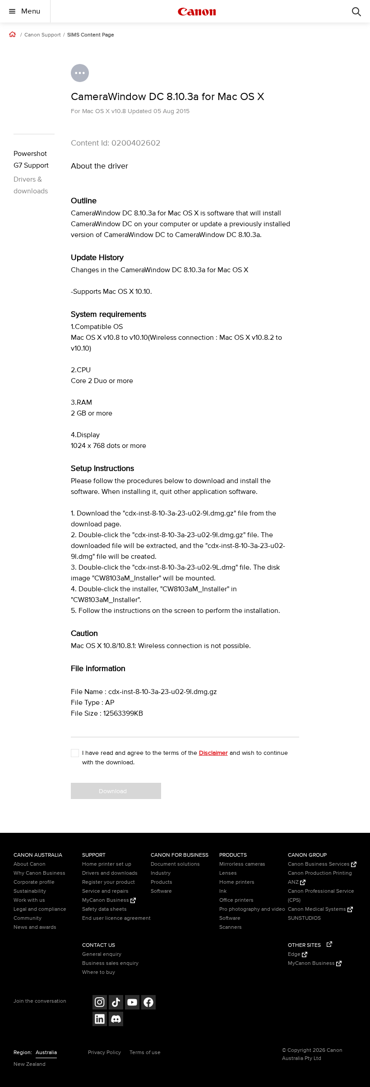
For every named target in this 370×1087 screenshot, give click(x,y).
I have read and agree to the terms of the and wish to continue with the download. (185, 757)
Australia (46, 1052)
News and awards (35, 927)
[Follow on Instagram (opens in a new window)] (99, 1003)
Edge (295, 954)
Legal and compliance (40, 909)
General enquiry (101, 954)
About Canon (30, 864)
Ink (223, 891)
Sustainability (30, 891)
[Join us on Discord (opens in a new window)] (116, 1020)
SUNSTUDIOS (304, 918)
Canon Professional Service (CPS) (321, 896)
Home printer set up (106, 864)
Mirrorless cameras (242, 864)
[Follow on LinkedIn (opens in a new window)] (99, 1020)
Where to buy (98, 972)
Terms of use (145, 1052)
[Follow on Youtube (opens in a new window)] (132, 1003)
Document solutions (175, 864)
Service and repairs (105, 891)
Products (161, 882)
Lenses (228, 873)
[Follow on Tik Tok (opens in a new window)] (116, 1003)
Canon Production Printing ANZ (320, 878)
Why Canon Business (39, 873)
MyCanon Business (106, 900)
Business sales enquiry (110, 963)
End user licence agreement (116, 918)
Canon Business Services (319, 864)
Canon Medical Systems (317, 909)
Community (28, 918)
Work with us (29, 900)
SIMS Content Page (90, 35)
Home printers (236, 882)
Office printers (236, 900)
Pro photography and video (252, 909)
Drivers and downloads (110, 873)
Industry (161, 873)
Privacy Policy (104, 1052)
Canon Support (42, 35)
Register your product (108, 882)
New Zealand (30, 1064)
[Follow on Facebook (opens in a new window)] (148, 1003)
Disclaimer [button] (213, 753)
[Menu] (356, 11)
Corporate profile (34, 882)
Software (161, 891)
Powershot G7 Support (31, 159)
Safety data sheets (104, 909)
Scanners (230, 927)
